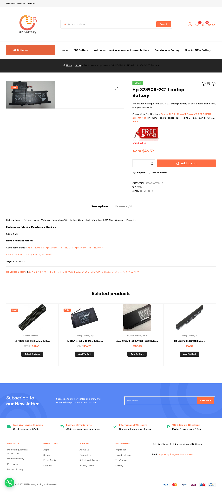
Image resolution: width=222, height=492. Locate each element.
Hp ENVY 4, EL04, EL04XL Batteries (84, 341)
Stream (140, 187)
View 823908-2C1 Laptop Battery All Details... (29, 254)
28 (95, 271)
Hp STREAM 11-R (36, 247)
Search (163, 24)
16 (60, 271)
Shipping (28, 425)
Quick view (40, 319)
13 (52, 271)
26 (89, 271)
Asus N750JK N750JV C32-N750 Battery (137, 341)
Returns (78, 425)
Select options (32, 354)
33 (110, 271)
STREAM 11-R (139, 117)
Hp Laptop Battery (16, 271)
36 (119, 271)
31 (105, 271)
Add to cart (189, 163)
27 (92, 271)
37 (122, 271)
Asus (145, 335)
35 (116, 271)
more (135, 121)
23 (80, 271)
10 (45, 271)
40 (132, 271)
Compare (140, 172)
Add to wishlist (159, 172)
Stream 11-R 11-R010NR (199, 114)
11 (47, 271)
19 (69, 271)
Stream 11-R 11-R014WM (173, 114)
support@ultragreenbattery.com (176, 454)
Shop (78, 65)
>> (138, 271)
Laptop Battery (152, 183)
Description (99, 206)
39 (128, 271)
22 (77, 271)
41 (135, 271)
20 (71, 271)
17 (63, 271)
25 (86, 271)
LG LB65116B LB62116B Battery (189, 341)
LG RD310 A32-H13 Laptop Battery (32, 341)
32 (107, 271)
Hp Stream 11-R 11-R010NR (59, 247)
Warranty (133, 425)
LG (40, 335)
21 (75, 271)
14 (55, 271)
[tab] (99, 207)
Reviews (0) (123, 206)
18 (66, 271)
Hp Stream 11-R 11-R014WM (89, 247)
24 (83, 271)
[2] (197, 24)
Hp (162, 183)
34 (113, 271)
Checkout (186, 425)
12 (50, 271)
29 (98, 271)
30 (101, 271)
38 (125, 271)
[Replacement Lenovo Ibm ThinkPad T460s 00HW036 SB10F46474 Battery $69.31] (213, 84)
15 (58, 271)
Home (69, 65)
